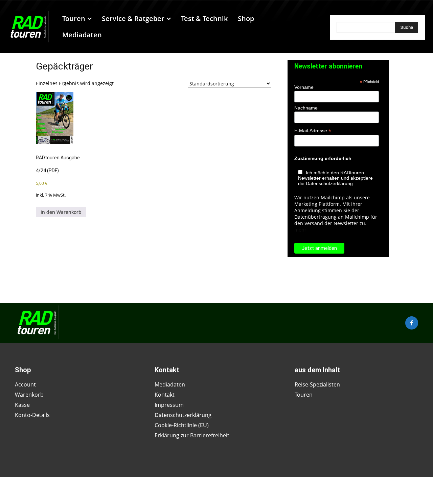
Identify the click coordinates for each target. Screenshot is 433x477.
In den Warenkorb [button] (61, 212)
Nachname (306, 108)
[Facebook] (411, 322)
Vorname (304, 87)
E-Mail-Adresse (312, 130)
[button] (311, 27)
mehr (300, 229)
